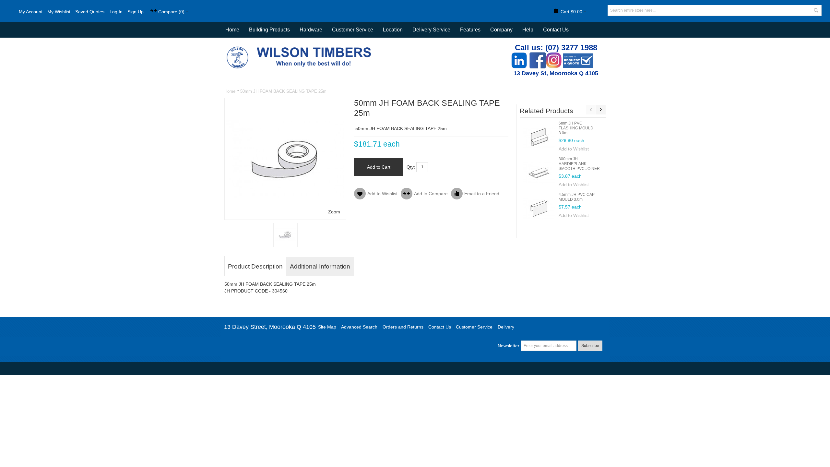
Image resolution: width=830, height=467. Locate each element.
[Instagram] (554, 55)
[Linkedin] (519, 55)
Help (527, 29)
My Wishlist (58, 11)
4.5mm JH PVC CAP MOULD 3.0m (577, 197)
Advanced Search (359, 326)
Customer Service (474, 326)
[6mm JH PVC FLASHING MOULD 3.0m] (539, 137)
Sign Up (135, 11)
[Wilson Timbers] (300, 47)
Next (601, 109)
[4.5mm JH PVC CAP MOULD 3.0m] (539, 208)
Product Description (255, 266)
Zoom (334, 211)
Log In (116, 11)
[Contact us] (578, 55)
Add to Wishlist (574, 148)
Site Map (327, 326)
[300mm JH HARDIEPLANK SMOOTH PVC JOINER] (539, 173)
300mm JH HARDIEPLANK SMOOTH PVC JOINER (579, 164)
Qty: (411, 167)
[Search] (816, 10)
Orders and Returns (403, 326)
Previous (591, 109)
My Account (30, 11)
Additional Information (320, 266)
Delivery (506, 326)
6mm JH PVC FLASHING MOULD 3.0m (576, 128)
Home (229, 91)
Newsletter (508, 345)
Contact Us (556, 29)
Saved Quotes (89, 11)
